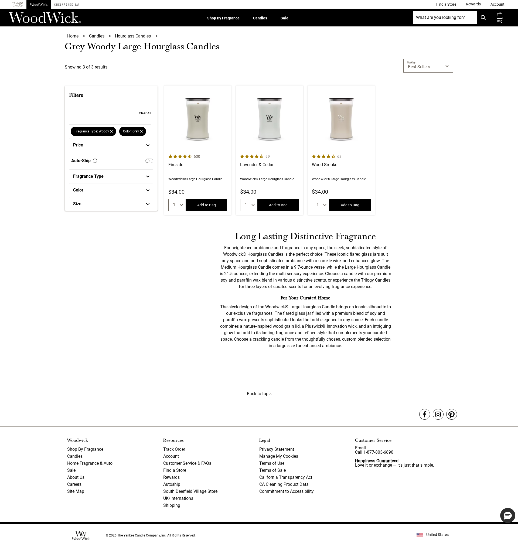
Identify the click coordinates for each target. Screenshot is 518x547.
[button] (497, 4)
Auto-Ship (81, 160)
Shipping (171, 505)
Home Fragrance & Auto (90, 463)
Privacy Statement (276, 449)
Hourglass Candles (133, 36)
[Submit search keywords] (483, 17)
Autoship (171, 484)
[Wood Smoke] (341, 150)
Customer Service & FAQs (187, 463)
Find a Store (174, 470)
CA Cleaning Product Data (284, 484)
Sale (284, 18)
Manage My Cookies (278, 456)
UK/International (179, 498)
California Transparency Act (285, 477)
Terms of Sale (272, 470)
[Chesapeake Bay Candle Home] (66, 4)
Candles (260, 18)
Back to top (258, 393)
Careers (74, 484)
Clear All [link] (145, 113)
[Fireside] (197, 150)
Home (73, 36)
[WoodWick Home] (39, 4)
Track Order (174, 449)
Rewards (171, 477)
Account (171, 456)
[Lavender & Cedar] (269, 150)
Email (360, 447)
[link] (446, 4)
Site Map (75, 491)
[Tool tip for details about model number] (94, 160)
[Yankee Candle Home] (17, 4)
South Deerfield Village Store (190, 491)
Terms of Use (271, 463)
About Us (75, 477)
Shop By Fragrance (223, 18)
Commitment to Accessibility (286, 491)
